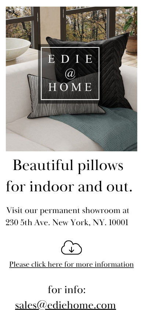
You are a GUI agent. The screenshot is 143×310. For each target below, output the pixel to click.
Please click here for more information (71, 265)
